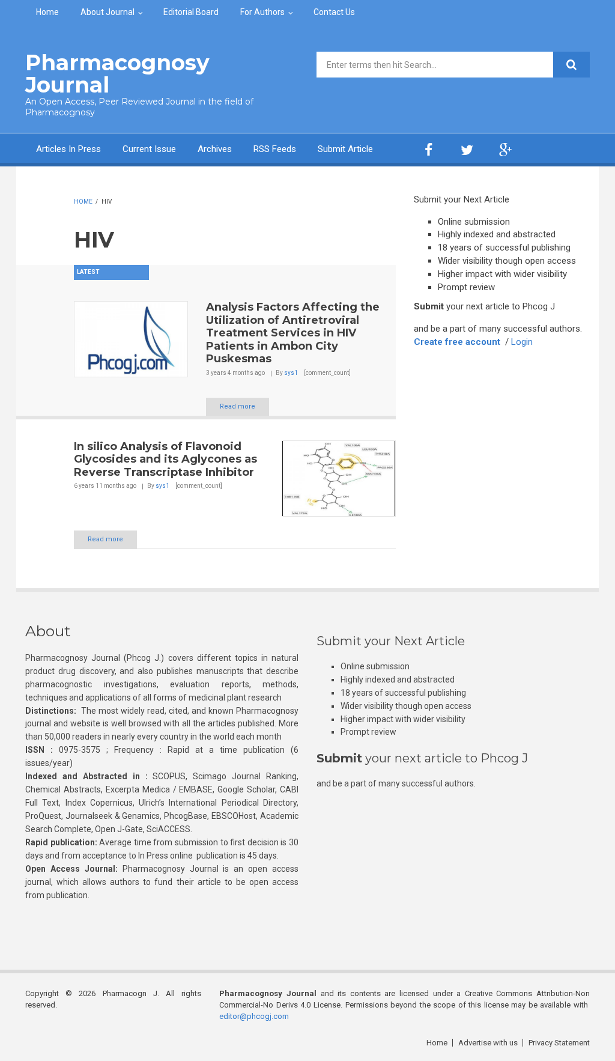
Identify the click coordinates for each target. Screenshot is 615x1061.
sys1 (291, 372)
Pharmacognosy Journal (117, 73)
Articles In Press (68, 149)
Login (522, 341)
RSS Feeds (274, 149)
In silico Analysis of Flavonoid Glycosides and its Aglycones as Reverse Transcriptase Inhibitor (165, 459)
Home (47, 12)
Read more (237, 406)
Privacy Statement (559, 1043)
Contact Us (334, 12)
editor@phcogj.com (254, 1016)
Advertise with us (488, 1043)
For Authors (262, 12)
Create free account (457, 341)
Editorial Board (191, 12)
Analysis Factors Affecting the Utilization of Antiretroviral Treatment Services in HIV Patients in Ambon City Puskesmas (293, 332)
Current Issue (149, 149)
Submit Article (345, 149)
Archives (215, 149)
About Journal (107, 12)
